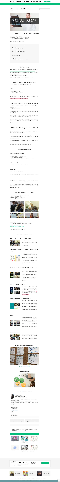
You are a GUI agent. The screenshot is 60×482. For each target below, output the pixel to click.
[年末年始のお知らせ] (15, 447)
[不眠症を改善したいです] (15, 438)
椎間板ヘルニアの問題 (14, 47)
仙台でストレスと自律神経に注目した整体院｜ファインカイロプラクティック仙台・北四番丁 (26, 1)
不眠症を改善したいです (13, 441)
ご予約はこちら (47, 1)
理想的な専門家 (13, 58)
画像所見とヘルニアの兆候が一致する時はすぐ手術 (17, 48)
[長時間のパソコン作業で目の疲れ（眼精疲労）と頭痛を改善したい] (24, 447)
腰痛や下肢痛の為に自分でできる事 (16, 55)
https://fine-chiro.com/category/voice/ (24, 366)
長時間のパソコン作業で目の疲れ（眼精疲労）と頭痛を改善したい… (24, 451)
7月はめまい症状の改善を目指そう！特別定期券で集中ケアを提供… (24, 442)
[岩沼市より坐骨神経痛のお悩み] (34, 438)
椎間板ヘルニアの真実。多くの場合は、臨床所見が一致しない (18, 51)
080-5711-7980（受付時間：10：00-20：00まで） (17, 226)
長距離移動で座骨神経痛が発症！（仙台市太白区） (33, 451)
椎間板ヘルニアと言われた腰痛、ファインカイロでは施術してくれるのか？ (20, 59)
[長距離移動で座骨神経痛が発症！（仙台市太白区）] (34, 447)
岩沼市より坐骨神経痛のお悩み (33, 441)
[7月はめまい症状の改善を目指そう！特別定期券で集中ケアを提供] (24, 438)
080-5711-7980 (23, 462)
